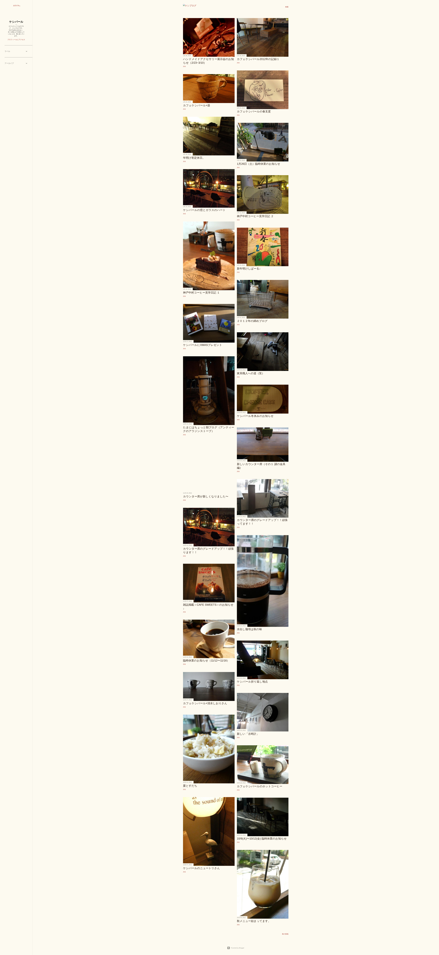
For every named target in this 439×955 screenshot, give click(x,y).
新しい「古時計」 (248, 733)
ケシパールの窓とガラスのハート (204, 210)
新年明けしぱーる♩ (249, 268)
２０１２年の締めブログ (252, 320)
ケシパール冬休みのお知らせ (255, 415)
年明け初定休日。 (194, 157)
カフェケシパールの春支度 (254, 111)
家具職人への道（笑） (251, 373)
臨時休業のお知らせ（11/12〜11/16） (206, 660)
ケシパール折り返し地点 (252, 681)
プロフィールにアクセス (16, 40)
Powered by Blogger (237, 948)
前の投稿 (285, 934)
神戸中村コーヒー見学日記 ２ (255, 216)
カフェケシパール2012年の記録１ (258, 59)
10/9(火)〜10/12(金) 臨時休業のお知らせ (262, 838)
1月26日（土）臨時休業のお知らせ (258, 163)
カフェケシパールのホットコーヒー (259, 786)
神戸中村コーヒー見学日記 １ (201, 292)
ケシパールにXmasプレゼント (202, 344)
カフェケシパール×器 (196, 105)
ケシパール (16, 21)
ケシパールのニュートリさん (201, 868)
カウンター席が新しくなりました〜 (205, 496)
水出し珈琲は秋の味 (249, 629)
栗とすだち (190, 785)
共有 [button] (184, 66)
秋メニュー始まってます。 (254, 921)
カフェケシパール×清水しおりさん (205, 703)
